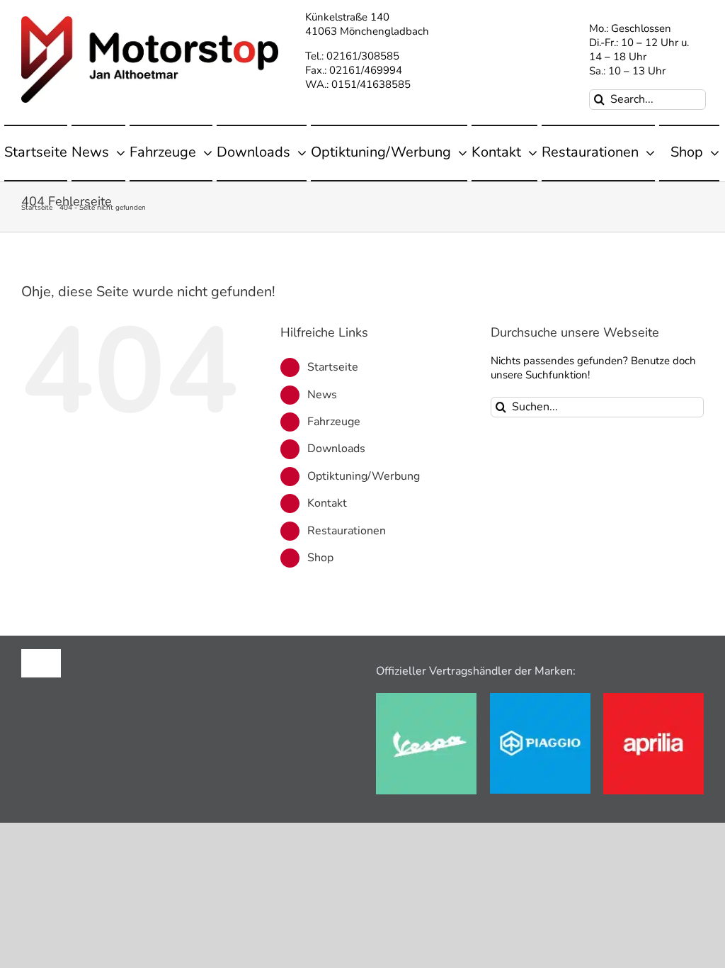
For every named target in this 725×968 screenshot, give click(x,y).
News (322, 395)
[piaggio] (540, 698)
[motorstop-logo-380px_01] (149, 21)
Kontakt (327, 503)
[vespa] (426, 698)
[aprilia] (653, 698)
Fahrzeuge (333, 421)
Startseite (332, 367)
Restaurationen (346, 531)
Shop (320, 557)
